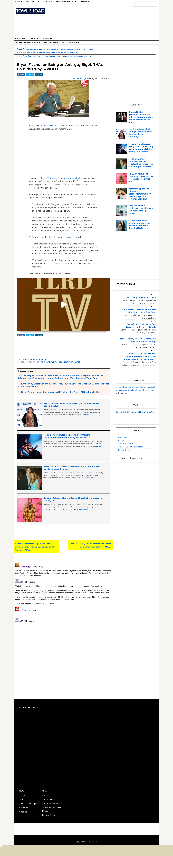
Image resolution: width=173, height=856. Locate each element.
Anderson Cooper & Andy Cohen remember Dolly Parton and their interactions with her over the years (140, 356)
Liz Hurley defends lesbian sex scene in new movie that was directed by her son (139, 224)
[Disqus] (63, 593)
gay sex (71, 237)
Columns (23, 808)
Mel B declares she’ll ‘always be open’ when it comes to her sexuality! (48, 52)
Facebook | (134, 412)
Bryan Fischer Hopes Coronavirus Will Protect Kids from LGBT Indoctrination (60, 392)
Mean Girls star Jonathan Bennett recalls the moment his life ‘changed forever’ (140, 163)
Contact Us (123, 440)
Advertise (122, 437)
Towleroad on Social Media (130, 447)
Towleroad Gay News (87, 11)
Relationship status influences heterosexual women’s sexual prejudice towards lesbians (140, 193)
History (28, 359)
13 (109, 78)
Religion (37, 359)
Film (21, 799)
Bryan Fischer (50, 125)
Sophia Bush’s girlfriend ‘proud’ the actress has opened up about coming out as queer (55, 49)
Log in (94, 842)
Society (44, 359)
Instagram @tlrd (147, 412)
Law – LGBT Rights (28, 803)
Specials (23, 812)
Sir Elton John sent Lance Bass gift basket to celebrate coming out (140, 178)
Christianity (68, 362)
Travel (22, 795)
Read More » (86, 414)
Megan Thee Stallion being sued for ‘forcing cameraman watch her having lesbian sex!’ (54, 56)
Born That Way (42, 362)
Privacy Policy (124, 450)
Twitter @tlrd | (122, 412)
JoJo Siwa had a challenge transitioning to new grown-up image (140, 209)
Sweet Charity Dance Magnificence (140, 297)
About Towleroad (126, 443)
